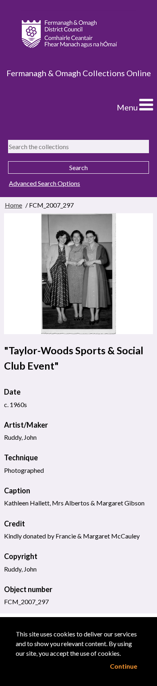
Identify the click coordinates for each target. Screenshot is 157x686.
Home (13, 205)
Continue (123, 666)
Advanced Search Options (44, 183)
